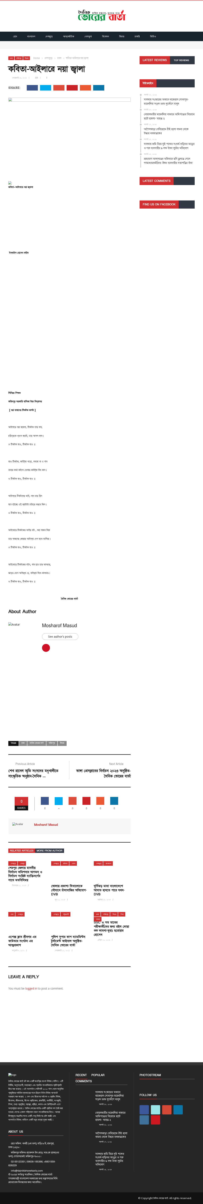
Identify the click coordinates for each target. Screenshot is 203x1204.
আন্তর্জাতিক (68, 36)
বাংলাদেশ (31, 36)
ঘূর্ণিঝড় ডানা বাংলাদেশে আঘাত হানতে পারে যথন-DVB (109, 890)
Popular (97, 1075)
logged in (31, 988)
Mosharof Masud (59, 626)
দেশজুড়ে (49, 36)
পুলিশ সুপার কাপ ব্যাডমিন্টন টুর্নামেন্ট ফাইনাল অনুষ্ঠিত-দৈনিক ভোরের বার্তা (68, 941)
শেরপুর (22, 863)
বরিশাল (65, 863)
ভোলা (73, 863)
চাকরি (137, 36)
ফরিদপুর (18, 58)
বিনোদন (105, 36)
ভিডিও (153, 36)
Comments (84, 1081)
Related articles (22, 850)
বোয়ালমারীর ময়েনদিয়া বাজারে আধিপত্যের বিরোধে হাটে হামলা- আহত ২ (43, 47)
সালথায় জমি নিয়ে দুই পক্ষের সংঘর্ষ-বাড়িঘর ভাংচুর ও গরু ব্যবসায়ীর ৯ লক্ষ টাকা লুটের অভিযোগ (109, 1159)
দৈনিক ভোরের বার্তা (37, 743)
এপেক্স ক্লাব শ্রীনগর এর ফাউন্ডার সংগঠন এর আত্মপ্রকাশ (22, 941)
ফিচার (121, 36)
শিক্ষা (122, 914)
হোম (15, 36)
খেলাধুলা (88, 36)
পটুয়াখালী (66, 914)
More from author (49, 850)
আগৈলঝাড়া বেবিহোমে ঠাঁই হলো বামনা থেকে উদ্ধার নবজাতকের (111, 1135)
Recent (81, 1075)
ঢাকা (11, 58)
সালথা (98, 919)
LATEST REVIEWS (155, 60)
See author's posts (60, 636)
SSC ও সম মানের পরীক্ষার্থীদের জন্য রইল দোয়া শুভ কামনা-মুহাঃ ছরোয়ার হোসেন (111, 928)
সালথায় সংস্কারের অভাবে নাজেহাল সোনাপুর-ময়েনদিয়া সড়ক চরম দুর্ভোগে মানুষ (47, 43)
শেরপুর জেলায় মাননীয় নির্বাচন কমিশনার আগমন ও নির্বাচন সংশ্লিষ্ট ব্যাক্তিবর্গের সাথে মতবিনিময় (25, 874)
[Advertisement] (69, 221)
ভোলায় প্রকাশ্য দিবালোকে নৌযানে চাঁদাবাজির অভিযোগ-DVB (69, 890)
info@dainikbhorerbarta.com (27, 1171)
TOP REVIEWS (181, 60)
